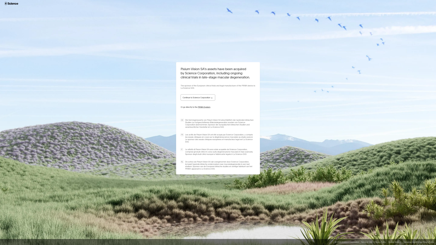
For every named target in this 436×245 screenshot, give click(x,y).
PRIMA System (204, 107)
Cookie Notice (394, 242)
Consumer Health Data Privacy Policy (418, 242)
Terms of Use (366, 242)
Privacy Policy (380, 242)
